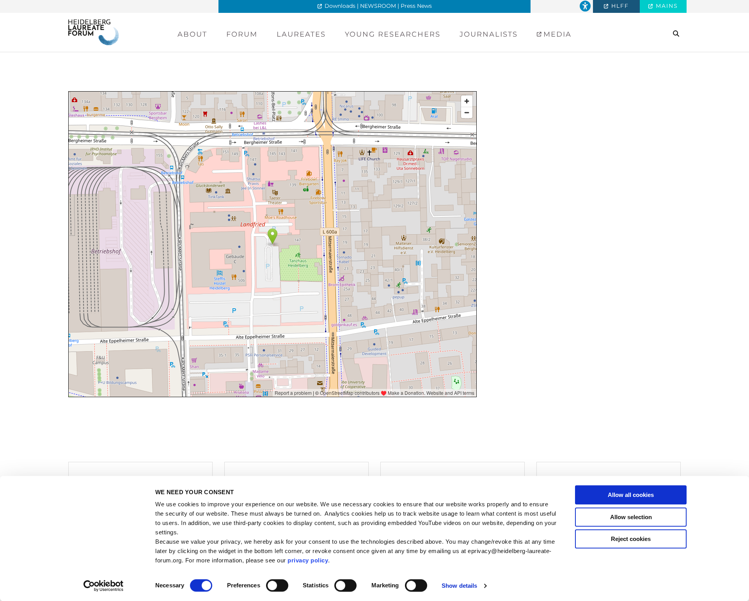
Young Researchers (392, 34)
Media (556, 34)
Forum (241, 34)
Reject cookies (631, 539)
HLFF (619, 5)
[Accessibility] (585, 6)
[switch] (277, 585)
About (192, 34)
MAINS (665, 5)
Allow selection (631, 517)
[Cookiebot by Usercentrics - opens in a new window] (103, 586)
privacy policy (308, 560)
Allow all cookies (631, 494)
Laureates (301, 34)
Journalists (489, 34)
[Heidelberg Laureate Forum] (93, 31)
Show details (459, 585)
